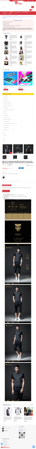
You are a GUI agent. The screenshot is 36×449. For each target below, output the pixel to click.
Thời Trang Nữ (17, 12)
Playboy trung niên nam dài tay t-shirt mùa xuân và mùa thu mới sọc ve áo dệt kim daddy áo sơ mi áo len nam (13, 42)
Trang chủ (5, 12)
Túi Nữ (4, 133)
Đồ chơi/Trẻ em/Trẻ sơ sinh (7, 101)
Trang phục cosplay (6, 127)
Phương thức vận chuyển (23, 429)
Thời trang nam (8, 15)
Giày (4, 137)
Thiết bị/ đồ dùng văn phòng (7, 119)
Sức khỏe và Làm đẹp (6, 121)
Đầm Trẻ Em (5, 135)
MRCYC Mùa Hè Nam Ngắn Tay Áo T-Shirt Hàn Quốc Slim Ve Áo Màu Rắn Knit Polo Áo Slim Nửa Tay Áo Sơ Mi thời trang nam (28, 52)
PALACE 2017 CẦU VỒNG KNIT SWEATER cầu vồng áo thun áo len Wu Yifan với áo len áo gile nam (28, 47)
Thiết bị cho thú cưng (6, 117)
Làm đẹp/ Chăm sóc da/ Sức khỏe (8, 105)
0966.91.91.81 (6, 430)
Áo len (12, 15)
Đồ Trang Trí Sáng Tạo (6, 125)
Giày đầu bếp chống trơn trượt (22, 86)
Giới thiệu (21, 428)
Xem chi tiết (6, 89)
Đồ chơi (4, 141)
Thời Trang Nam (25, 12)
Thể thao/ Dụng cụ (5, 107)
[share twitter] (21, 168)
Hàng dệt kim (15, 15)
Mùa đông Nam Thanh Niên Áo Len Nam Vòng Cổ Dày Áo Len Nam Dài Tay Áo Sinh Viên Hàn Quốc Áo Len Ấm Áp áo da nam (13, 62)
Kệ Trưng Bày (5, 443)
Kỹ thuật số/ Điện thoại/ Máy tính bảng (8, 109)
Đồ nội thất (4, 111)
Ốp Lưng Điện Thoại (6, 129)
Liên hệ (10, 13)
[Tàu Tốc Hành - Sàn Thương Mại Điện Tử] (18, 2)
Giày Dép (11, 12)
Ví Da (4, 131)
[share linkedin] (23, 168)
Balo (4, 139)
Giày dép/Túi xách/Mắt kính (7, 103)
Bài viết (5, 13)
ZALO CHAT (20, 430)
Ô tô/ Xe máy (5, 113)
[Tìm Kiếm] (32, 7)
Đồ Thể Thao (5, 445)
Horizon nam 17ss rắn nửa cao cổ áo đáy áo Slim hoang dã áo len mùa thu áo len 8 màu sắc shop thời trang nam (28, 62)
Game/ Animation (5, 115)
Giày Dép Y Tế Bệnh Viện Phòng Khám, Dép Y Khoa (10, 123)
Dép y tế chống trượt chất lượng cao (9, 86)
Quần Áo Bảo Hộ (5, 441)
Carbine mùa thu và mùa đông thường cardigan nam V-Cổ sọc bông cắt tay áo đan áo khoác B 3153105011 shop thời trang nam (18, 418)
